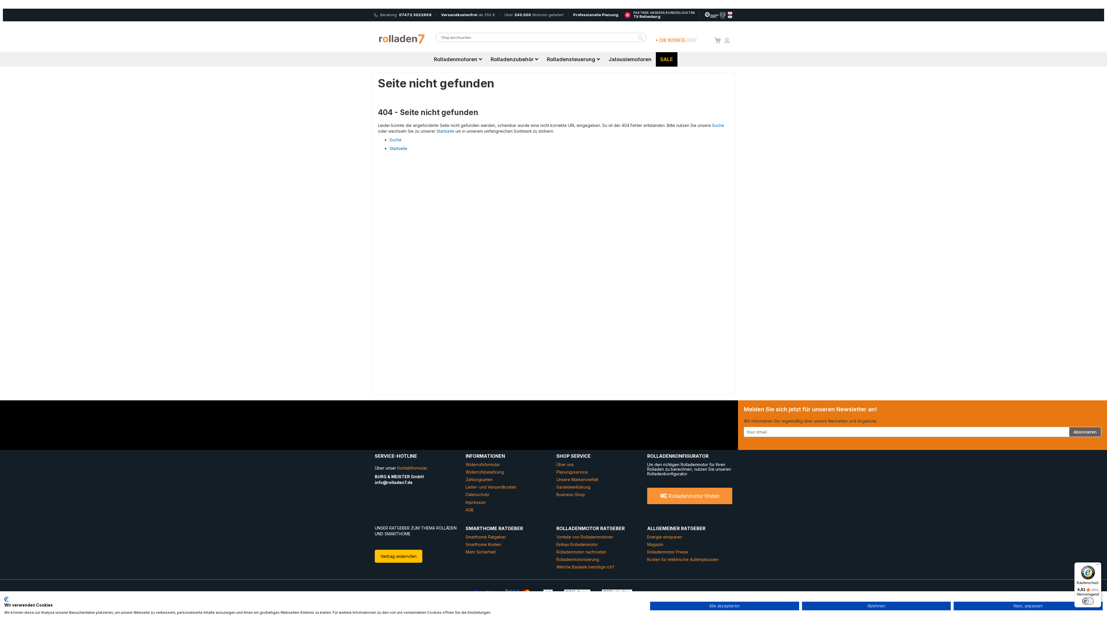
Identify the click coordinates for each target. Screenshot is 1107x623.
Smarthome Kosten (483, 544)
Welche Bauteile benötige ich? (585, 566)
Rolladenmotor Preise (667, 551)
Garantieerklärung (573, 487)
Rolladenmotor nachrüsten (581, 551)
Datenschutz (477, 494)
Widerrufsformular (483, 464)
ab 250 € (468, 14)
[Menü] (1097, 565)
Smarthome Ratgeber (486, 536)
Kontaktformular (412, 468)
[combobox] (540, 37)
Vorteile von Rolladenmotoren (584, 536)
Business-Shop (570, 494)
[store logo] (402, 39)
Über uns (565, 464)
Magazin (655, 544)
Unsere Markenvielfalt (577, 479)
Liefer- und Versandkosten (491, 487)
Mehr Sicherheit (481, 551)
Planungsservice (572, 472)
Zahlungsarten (479, 479)
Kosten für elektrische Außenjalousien (683, 559)
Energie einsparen (664, 536)
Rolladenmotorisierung (577, 559)
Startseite (445, 131)
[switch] (1088, 601)
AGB (470, 509)
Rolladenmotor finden (693, 496)
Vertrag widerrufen (399, 556)
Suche (718, 125)
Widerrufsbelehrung (485, 472)
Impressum (476, 502)
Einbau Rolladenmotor (577, 544)
